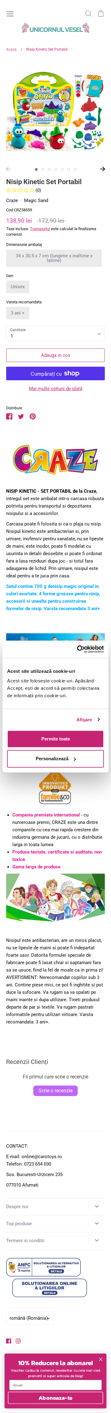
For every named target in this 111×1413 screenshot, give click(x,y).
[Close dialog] (101, 1359)
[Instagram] (16, 1340)
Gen (9, 275)
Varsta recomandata (24, 302)
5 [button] (62, 169)
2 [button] (42, 169)
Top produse (19, 1223)
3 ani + (18, 313)
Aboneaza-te (55, 1398)
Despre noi (17, 1206)
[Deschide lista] (96, 1206)
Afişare (84, 719)
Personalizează (52, 758)
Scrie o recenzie (55, 1091)
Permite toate (55, 738)
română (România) (29, 1318)
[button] (20, 190)
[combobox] (55, 333)
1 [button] (36, 169)
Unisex (18, 286)
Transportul (40, 228)
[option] (55, 111)
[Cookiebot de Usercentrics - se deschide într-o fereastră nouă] (78, 649)
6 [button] (68, 169)
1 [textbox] (11, 336)
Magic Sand (36, 200)
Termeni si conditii (25, 1240)
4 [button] (55, 169)
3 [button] (49, 169)
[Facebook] (6, 1340)
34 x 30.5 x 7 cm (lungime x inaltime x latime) (54, 258)
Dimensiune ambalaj (24, 244)
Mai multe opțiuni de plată (55, 388)
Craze (12, 200)
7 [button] (75, 169)
